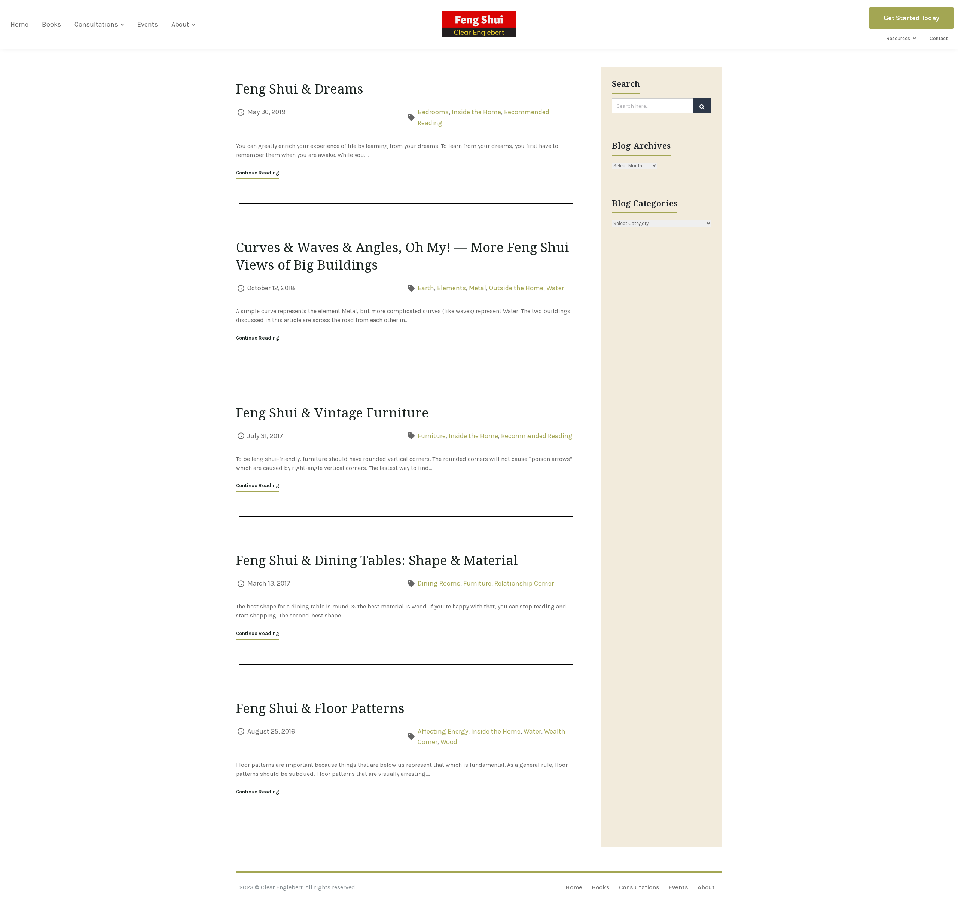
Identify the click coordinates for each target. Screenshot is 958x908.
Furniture (432, 436)
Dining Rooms (439, 583)
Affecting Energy (443, 731)
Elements (451, 288)
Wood (448, 742)
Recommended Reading (537, 436)
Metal (477, 288)
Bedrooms (433, 112)
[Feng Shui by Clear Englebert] (479, 24)
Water (555, 288)
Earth (426, 288)
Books (51, 24)
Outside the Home (516, 288)
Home (19, 24)
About (180, 24)
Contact (939, 38)
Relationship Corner (524, 583)
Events (147, 24)
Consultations (96, 24)
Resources (898, 38)
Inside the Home (476, 112)
